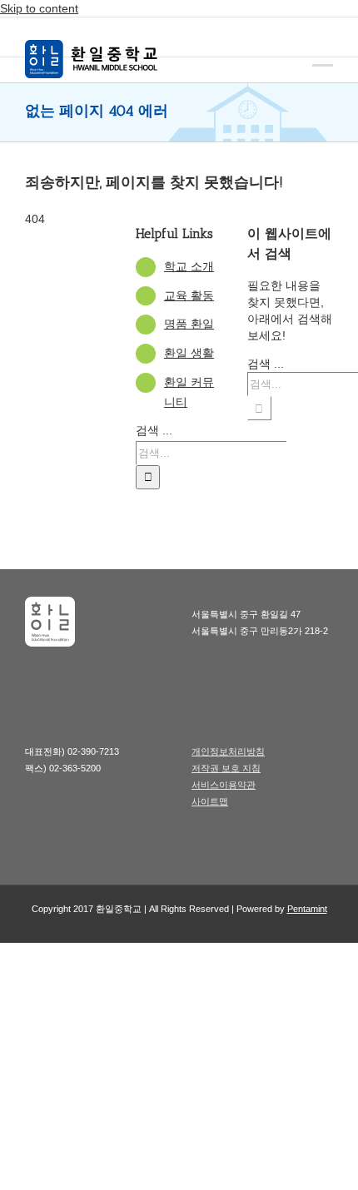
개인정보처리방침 (228, 751)
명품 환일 (189, 323)
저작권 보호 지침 (226, 768)
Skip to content (39, 8)
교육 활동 (189, 295)
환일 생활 (189, 352)
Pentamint (307, 909)
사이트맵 (209, 801)
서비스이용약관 (223, 785)
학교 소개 (189, 266)
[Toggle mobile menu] (322, 53)
